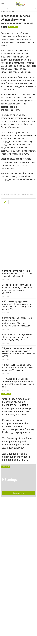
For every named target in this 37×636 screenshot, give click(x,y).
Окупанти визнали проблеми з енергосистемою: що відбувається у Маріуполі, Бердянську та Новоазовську (17, 322)
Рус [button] (7, 8)
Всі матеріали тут (18, 493)
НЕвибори (10, 479)
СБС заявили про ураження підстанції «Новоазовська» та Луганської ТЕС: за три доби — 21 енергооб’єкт (18, 305)
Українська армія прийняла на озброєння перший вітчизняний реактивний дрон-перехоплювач (17, 443)
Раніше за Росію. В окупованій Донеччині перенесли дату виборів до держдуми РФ (17, 337)
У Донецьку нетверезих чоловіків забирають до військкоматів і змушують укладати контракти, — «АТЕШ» (18, 352)
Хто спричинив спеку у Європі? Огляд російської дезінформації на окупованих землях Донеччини (17, 288)
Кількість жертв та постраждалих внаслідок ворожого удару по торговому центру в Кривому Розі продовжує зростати (18, 426)
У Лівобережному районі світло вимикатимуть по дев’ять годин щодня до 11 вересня (17, 367)
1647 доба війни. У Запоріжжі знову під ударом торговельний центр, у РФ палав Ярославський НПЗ (18, 383)
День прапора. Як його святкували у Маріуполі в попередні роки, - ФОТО (16, 456)
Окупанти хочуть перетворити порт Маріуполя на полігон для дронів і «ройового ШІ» (17, 273)
